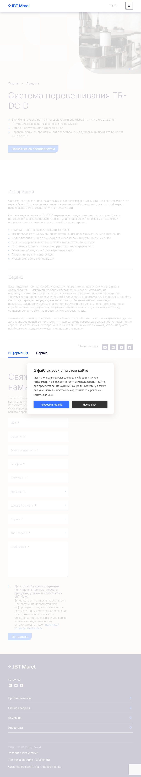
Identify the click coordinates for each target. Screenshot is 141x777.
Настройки (89, 404)
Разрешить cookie (51, 404)
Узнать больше (43, 394)
